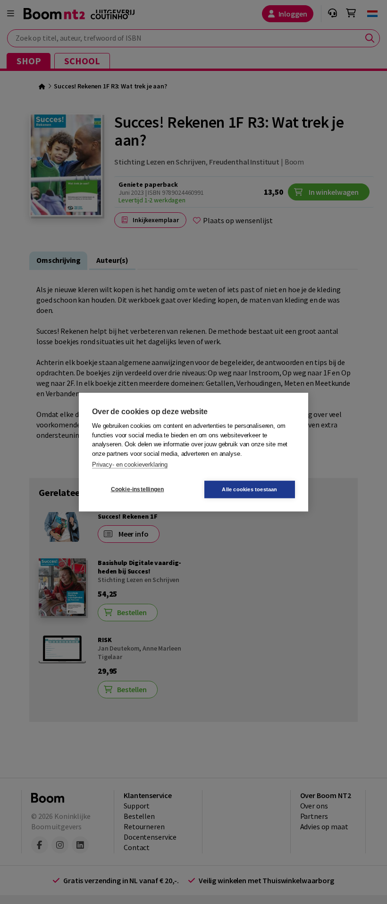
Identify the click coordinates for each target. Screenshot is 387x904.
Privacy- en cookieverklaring (130, 464)
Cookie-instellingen (137, 489)
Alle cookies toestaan (249, 489)
